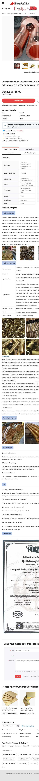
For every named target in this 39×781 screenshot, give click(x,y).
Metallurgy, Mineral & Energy (14, 13)
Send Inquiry (18, 100)
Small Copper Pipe (23, 759)
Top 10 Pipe (22, 763)
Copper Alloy (31, 13)
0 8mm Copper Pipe (9, 763)
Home (3, 13)
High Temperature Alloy (9, 733)
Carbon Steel (5, 730)
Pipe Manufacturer (8, 759)
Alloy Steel (22, 730)
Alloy (24, 13)
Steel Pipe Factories (25, 754)
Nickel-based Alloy (24, 733)
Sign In (5, 140)
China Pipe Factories (9, 754)
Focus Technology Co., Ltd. (24, 773)
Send (18, 676)
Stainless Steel (23, 737)
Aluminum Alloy (6, 737)
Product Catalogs (28, 726)
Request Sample (32, 105)
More (3, 767)
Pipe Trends (33, 763)
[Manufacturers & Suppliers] (19, 3)
